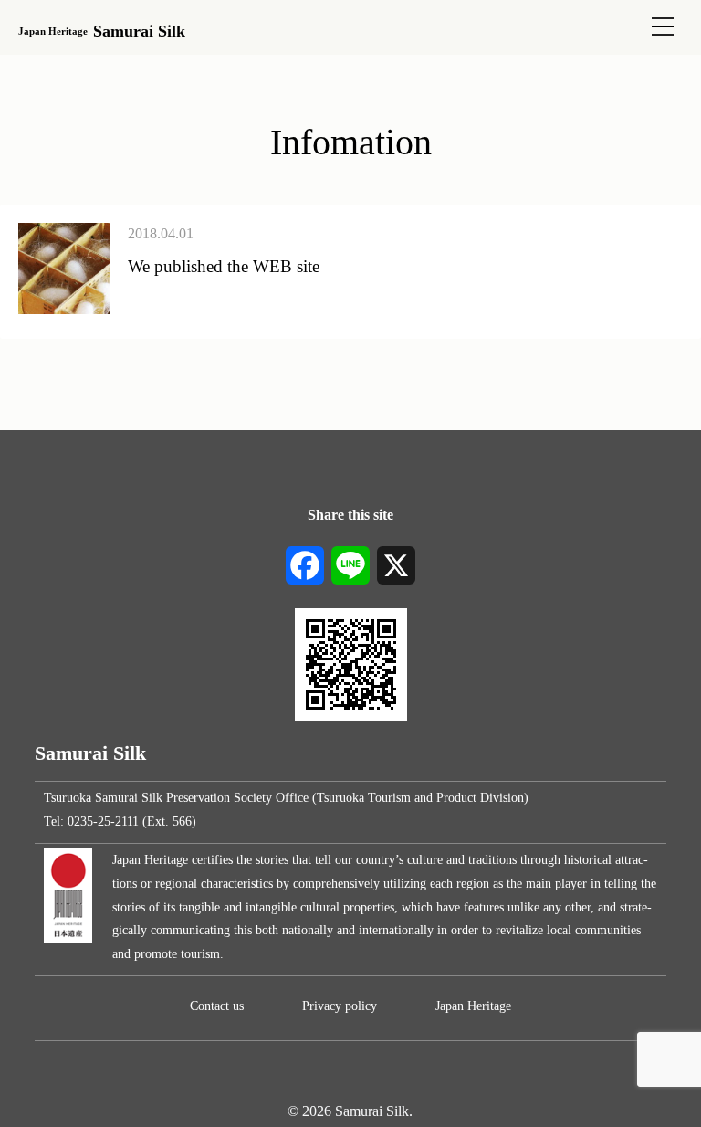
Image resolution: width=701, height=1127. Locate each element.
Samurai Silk (101, 31)
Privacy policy (339, 1005)
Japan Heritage (473, 1005)
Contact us (217, 1005)
